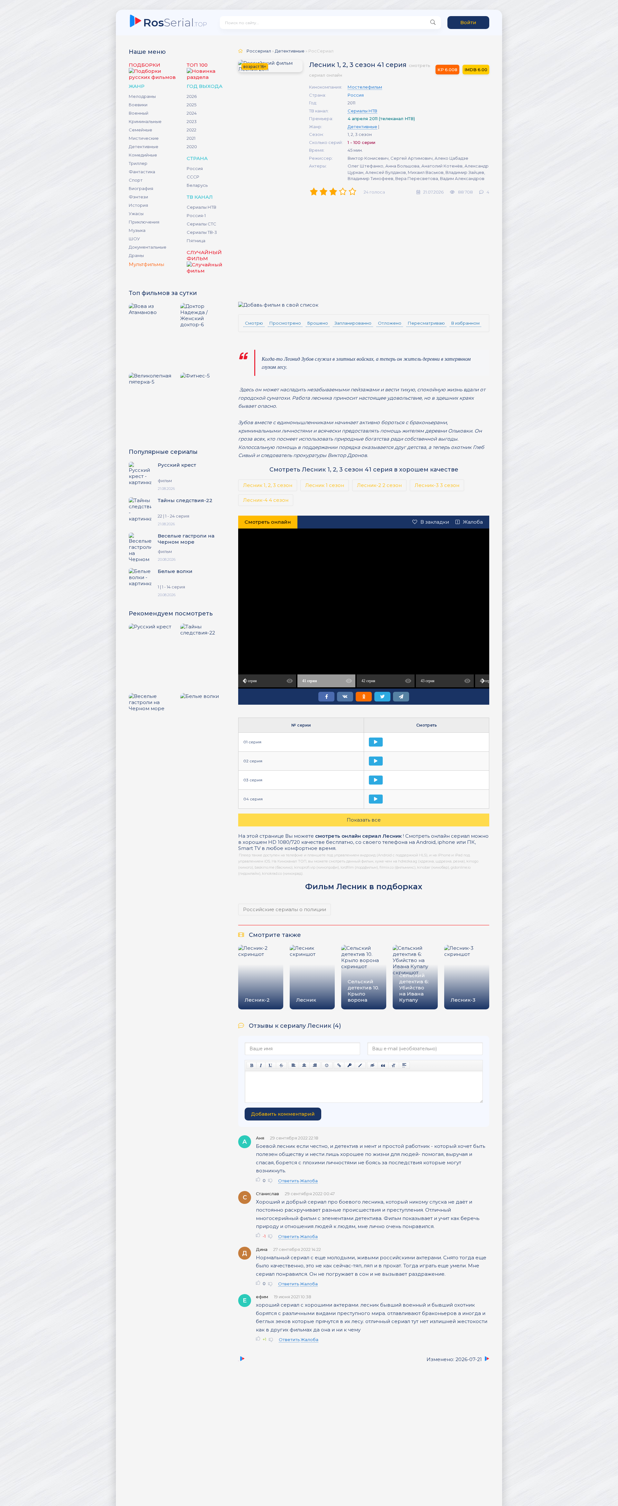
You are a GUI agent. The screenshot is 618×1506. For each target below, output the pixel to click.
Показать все (364, 820)
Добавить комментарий (283, 1114)
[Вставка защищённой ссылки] (349, 1065)
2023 (192, 121)
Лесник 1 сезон (324, 485)
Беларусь (197, 185)
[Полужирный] (252, 1065)
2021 (191, 138)
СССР (193, 176)
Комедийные (143, 154)
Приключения (144, 221)
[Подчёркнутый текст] (270, 1065)
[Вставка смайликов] (327, 1065)
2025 (191, 104)
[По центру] (304, 1065)
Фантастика (142, 171)
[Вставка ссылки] (339, 1065)
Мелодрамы (142, 96)
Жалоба (473, 522)
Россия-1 (196, 215)
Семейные (140, 129)
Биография (141, 188)
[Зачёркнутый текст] (281, 1065)
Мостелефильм (365, 87)
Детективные (143, 146)
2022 (191, 129)
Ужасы (136, 213)
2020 (192, 146)
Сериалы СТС (201, 223)
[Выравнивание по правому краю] (314, 1065)
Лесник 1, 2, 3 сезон (267, 485)
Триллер (138, 163)
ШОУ (134, 238)
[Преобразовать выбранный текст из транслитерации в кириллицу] (393, 1065)
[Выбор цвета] (360, 1065)
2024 (192, 113)
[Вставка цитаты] (383, 1065)
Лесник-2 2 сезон (379, 485)
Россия (195, 168)
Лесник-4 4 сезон (265, 500)
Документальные (147, 247)
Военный (138, 113)
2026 (192, 96)
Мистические (144, 138)
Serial (175, 22)
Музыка (137, 230)
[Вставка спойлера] (404, 1065)
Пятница (196, 240)
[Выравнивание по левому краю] (293, 1065)
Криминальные (145, 121)
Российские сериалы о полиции (284, 909)
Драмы (136, 255)
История (138, 205)
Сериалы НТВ (201, 207)
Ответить (288, 1180)
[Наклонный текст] (261, 1065)
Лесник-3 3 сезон (437, 485)
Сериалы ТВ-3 (202, 232)
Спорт (136, 180)
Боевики (138, 104)
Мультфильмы (146, 264)
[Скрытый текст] (372, 1065)
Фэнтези (138, 196)
